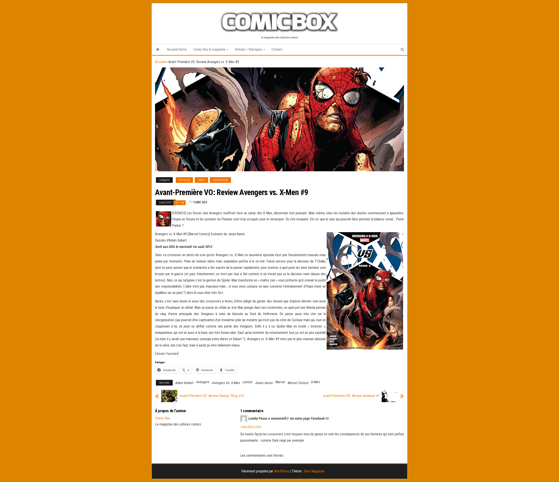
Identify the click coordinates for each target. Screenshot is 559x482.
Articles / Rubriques (249, 49)
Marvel (280, 382)
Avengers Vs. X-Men (226, 383)
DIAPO (201, 180)
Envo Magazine (314, 471)
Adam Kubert (184, 383)
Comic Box (200, 202)
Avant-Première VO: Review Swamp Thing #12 (211, 396)
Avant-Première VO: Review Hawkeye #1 (351, 396)
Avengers (202, 382)
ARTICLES (184, 180)
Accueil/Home (177, 49)
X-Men (315, 382)
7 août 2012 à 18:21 (250, 426)
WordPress (281, 471)
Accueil (160, 62)
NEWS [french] (220, 180)
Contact (277, 49)
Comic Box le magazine (209, 49)
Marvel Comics (297, 383)
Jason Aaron (264, 383)
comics (247, 382)
